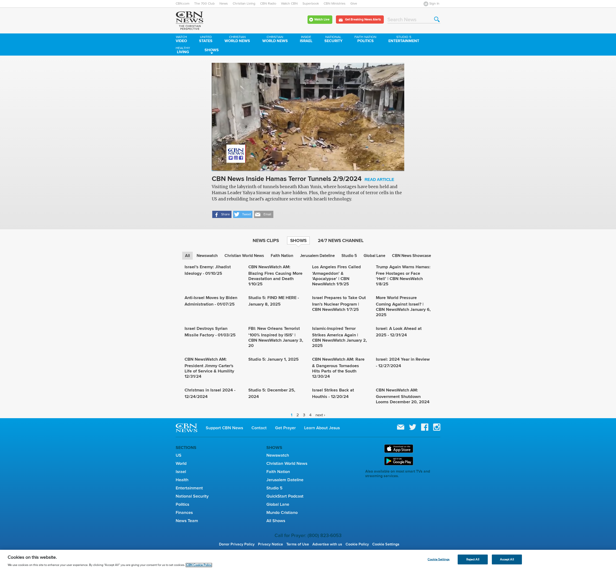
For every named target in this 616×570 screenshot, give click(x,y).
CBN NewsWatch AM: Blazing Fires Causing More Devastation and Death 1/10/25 (275, 275)
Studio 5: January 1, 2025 (273, 359)
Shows (212, 50)
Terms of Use (297, 544)
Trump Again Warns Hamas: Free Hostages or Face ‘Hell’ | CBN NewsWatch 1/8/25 (403, 275)
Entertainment (403, 39)
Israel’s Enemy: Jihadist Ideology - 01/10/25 (208, 270)
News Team (187, 520)
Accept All (507, 559)
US (178, 455)
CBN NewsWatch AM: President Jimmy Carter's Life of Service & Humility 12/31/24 (209, 367)
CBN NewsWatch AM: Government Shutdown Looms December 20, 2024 (403, 396)
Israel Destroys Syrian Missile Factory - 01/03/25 (210, 331)
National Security (192, 496)
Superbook (310, 3)
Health (182, 479)
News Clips (266, 240)
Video (181, 39)
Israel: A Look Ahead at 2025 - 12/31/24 (399, 331)
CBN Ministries (335, 3)
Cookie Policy (357, 544)
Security (333, 39)
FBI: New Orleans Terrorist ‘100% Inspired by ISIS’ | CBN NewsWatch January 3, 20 (275, 337)
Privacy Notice (270, 544)
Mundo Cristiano (282, 512)
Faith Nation (282, 256)
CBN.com (182, 3)
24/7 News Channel (341, 240)
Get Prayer (285, 427)
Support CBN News (224, 427)
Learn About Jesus (322, 427)
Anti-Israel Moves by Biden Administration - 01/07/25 (211, 301)
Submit (437, 19)
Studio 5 (349, 256)
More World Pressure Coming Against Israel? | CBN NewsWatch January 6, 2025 (403, 306)
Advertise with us (327, 544)
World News (237, 39)
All (187, 256)
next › (320, 415)
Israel (306, 39)
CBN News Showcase (411, 256)
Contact (259, 427)
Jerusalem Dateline (317, 256)
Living (183, 50)
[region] (308, 560)
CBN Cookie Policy (199, 565)
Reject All (472, 559)
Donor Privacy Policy (237, 544)
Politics (365, 39)
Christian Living (244, 3)
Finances (184, 512)
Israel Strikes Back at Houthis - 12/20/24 (333, 393)
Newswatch (207, 256)
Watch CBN (289, 3)
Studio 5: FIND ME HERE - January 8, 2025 (273, 301)
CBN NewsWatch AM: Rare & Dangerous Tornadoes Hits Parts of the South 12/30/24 (338, 367)
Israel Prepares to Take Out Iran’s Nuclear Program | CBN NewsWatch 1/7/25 (339, 304)
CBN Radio (268, 3)
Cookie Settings (385, 544)
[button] (221, 214)
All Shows (275, 520)
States (205, 39)
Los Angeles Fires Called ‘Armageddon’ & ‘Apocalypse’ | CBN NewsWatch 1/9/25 (336, 275)
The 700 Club (204, 3)
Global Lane (374, 256)
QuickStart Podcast (284, 496)
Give (353, 3)
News (223, 3)
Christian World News (244, 256)
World (181, 463)
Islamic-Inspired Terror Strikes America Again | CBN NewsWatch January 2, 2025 (339, 337)
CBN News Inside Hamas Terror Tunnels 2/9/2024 (303, 179)
